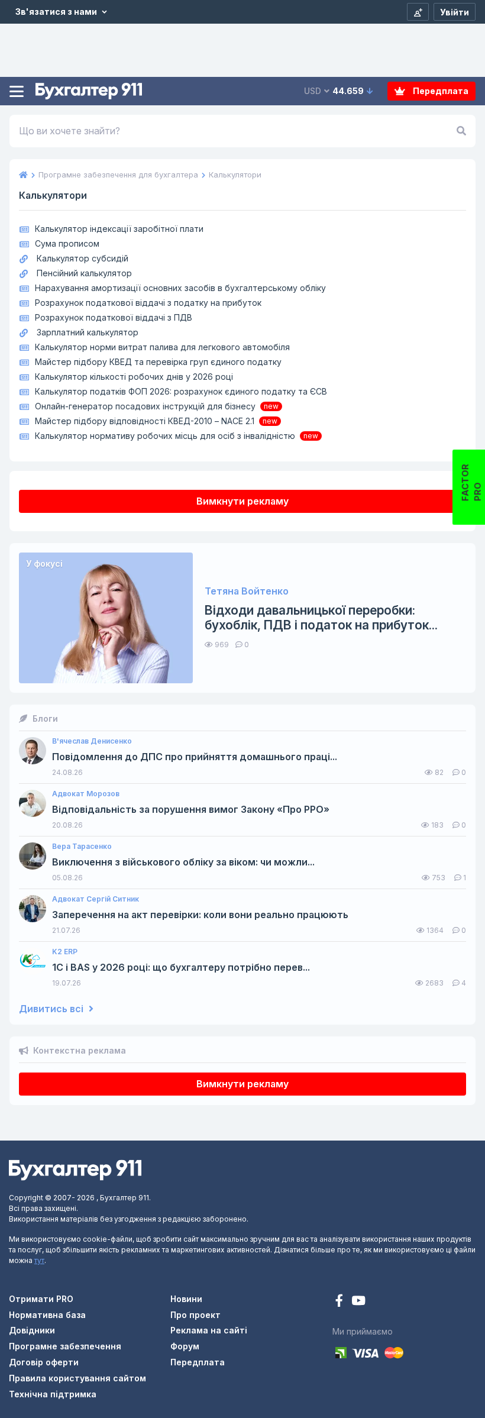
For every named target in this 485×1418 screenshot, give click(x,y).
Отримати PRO (41, 1299)
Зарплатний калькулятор (87, 332)
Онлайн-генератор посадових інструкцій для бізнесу (145, 406)
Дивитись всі (52, 1009)
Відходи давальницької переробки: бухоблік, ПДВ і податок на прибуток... (321, 617)
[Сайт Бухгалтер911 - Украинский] (75, 1169)
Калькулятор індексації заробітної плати (119, 229)
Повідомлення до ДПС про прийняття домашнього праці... (194, 757)
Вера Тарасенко (82, 846)
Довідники (32, 1330)
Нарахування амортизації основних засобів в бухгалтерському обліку (180, 288)
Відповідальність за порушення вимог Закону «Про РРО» (190, 809)
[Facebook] (340, 1302)
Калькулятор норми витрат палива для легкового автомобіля (162, 347)
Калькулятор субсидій (82, 258)
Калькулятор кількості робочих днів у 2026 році (134, 377)
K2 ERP (64, 952)
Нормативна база (47, 1315)
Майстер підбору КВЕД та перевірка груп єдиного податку (158, 362)
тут (39, 1260)
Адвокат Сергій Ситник (95, 899)
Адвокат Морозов (85, 794)
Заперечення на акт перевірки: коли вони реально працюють (200, 914)
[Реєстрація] (418, 12)
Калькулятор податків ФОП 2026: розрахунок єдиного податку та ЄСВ (181, 391)
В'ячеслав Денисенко (92, 741)
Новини (186, 1299)
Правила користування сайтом (77, 1378)
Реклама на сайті (208, 1330)
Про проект (195, 1315)
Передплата (439, 91)
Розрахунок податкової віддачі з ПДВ (113, 317)
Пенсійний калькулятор (84, 273)
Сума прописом (67, 243)
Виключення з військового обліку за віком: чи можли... (183, 862)
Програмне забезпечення (65, 1346)
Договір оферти (44, 1362)
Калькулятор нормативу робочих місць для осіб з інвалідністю (165, 436)
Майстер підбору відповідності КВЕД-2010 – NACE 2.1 (144, 421)
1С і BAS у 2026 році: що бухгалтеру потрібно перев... (181, 967)
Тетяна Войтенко (247, 591)
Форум (184, 1346)
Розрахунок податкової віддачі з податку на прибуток (148, 303)
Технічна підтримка (52, 1394)
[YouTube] (358, 1302)
